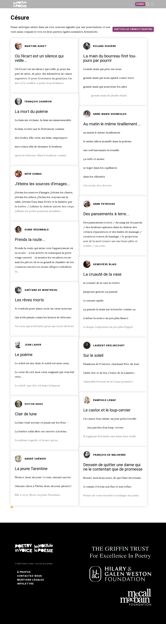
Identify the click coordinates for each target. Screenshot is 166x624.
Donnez (140, 4)
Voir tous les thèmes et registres (133, 29)
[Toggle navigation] (152, 4)
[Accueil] (20, 4)
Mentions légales (30, 579)
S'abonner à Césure (12, 507)
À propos (24, 572)
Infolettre (25, 583)
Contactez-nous (29, 575)
